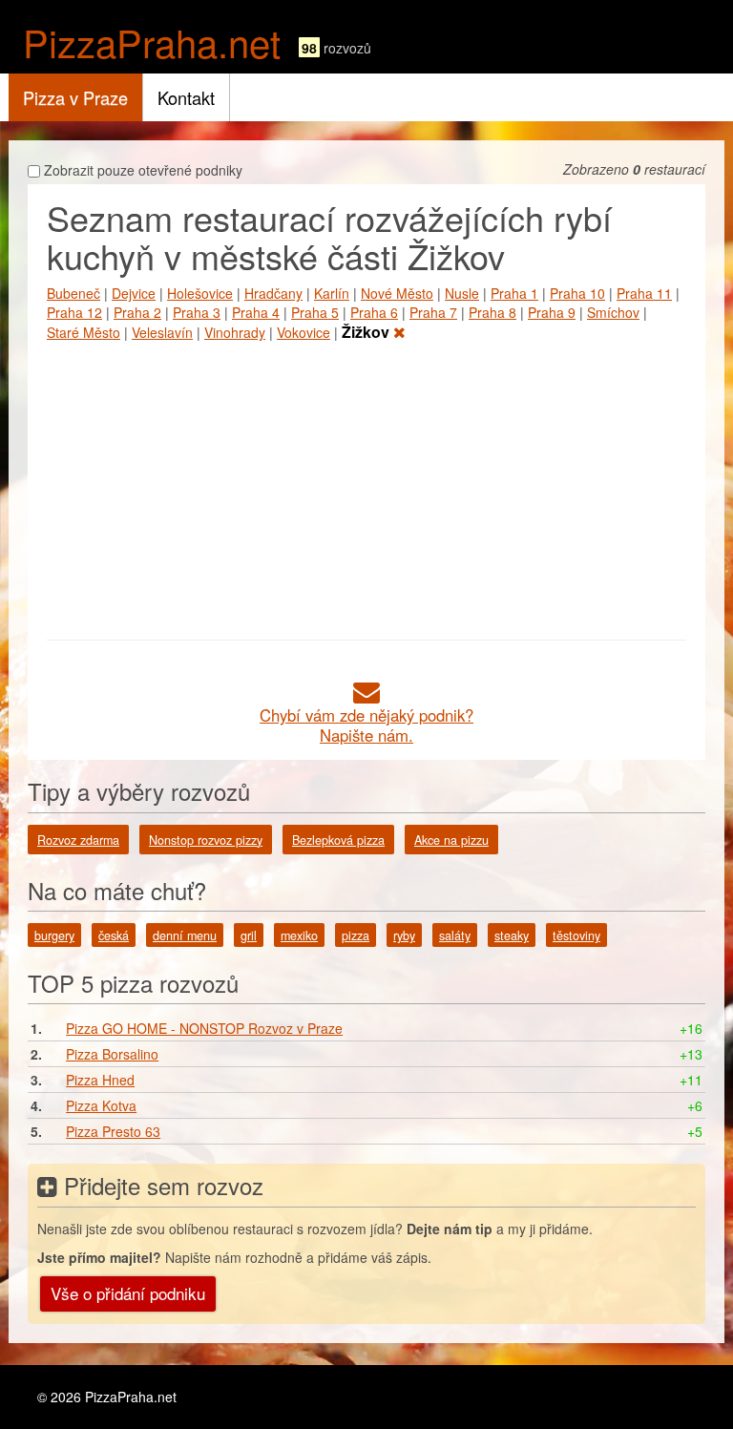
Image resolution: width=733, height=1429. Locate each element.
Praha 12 (74, 312)
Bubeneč (73, 293)
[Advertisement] (366, 486)
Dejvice (134, 293)
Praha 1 (514, 293)
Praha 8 (492, 312)
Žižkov (367, 332)
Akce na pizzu (451, 840)
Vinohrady (234, 332)
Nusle (462, 293)
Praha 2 (137, 312)
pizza (355, 935)
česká (113, 935)
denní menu (185, 935)
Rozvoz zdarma (78, 840)
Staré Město (83, 332)
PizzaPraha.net (152, 41)
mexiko (299, 935)
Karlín (331, 293)
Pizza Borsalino (112, 1053)
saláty (455, 935)
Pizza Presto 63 (113, 1131)
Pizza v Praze (75, 97)
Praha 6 (374, 312)
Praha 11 (644, 293)
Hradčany (273, 293)
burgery (54, 935)
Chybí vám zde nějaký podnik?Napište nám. (366, 725)
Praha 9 (552, 312)
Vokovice (303, 332)
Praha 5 (315, 312)
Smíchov (613, 312)
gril (249, 935)
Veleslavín (162, 332)
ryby (404, 935)
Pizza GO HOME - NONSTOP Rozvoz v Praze (204, 1028)
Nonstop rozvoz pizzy (205, 840)
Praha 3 (196, 312)
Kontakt (186, 97)
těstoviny (576, 935)
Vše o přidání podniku (128, 1293)
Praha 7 (433, 312)
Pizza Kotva (101, 1105)
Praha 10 (577, 293)
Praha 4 (256, 312)
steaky (511, 935)
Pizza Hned (100, 1079)
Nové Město (397, 293)
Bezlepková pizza (338, 840)
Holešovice (200, 293)
